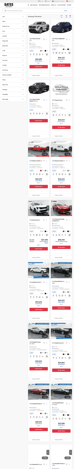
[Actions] (46, 39)
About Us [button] (53, 5)
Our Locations (62, 5)
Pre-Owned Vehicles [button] (44, 5)
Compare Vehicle (36, 75)
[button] (47, 27)
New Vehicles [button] (33, 5)
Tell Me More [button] (38, 67)
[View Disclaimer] (42, 54)
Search (65, 10)
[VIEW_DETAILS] (61, 88)
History (69, 5)
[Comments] (47, 54)
